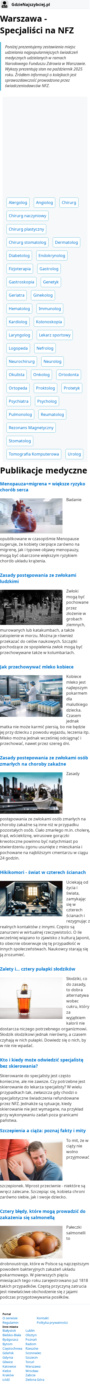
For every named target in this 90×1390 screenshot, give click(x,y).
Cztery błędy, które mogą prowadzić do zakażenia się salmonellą (43, 1214)
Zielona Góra (35, 1379)
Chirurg (69, 202)
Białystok (9, 1330)
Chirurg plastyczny (26, 229)
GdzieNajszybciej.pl (30, 4)
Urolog (74, 454)
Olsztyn (31, 1335)
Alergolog (18, 202)
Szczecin (32, 1357)
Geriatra (16, 295)
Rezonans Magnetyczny (31, 427)
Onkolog (41, 374)
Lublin (30, 1330)
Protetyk (72, 388)
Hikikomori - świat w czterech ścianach (43, 872)
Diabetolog (19, 255)
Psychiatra (18, 401)
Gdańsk (8, 1353)
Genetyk (51, 282)
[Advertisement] (45, 145)
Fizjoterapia (20, 268)
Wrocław (32, 1371)
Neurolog (53, 361)
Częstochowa (12, 1348)
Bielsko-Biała (11, 1335)
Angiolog (44, 202)
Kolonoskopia (49, 322)
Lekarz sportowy (54, 335)
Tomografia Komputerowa (34, 454)
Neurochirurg (22, 361)
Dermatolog (66, 242)
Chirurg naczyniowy (27, 215)
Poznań (31, 1339)
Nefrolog (45, 348)
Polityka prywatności (52, 1322)
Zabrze (31, 1375)
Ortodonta (68, 374)
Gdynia (7, 1357)
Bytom (7, 1344)
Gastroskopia (21, 282)
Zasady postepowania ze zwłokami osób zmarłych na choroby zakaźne (44, 761)
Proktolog (45, 388)
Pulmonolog (20, 414)
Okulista (16, 374)
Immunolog (50, 308)
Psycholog (47, 401)
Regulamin (10, 1322)
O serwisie (10, 1318)
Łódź (6, 1379)
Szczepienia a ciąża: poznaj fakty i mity (43, 1130)
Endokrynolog (51, 255)
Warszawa (33, 1366)
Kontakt (43, 1318)
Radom (31, 1344)
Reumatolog (52, 414)
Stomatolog (20, 441)
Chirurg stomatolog (27, 242)
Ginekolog (43, 295)
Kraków (8, 1375)
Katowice (9, 1366)
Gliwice (7, 1362)
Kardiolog (18, 322)
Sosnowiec (33, 1353)
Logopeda (18, 348)
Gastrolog (49, 268)
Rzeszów (32, 1348)
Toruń (30, 1362)
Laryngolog (19, 335)
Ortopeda (18, 388)
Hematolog (19, 308)
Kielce (6, 1371)
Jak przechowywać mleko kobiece (37, 667)
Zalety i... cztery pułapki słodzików (37, 969)
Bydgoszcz (10, 1339)
